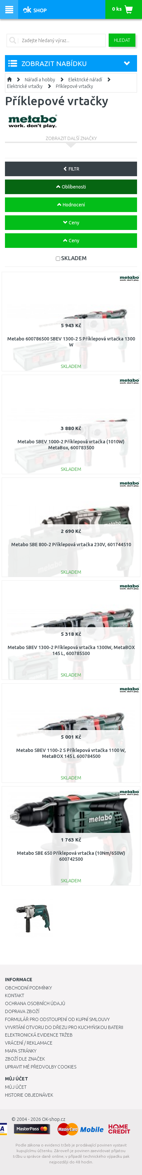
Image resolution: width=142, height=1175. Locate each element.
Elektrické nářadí (85, 79)
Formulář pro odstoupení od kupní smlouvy (57, 1019)
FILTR (73, 169)
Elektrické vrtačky (25, 86)
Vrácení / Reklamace (29, 1043)
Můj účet (15, 1087)
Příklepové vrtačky (74, 86)
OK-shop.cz (53, 1119)
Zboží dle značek (25, 1059)
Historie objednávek (29, 1095)
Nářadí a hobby (40, 79)
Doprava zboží (22, 1011)
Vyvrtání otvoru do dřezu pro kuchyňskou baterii (64, 1027)
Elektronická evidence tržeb (39, 1035)
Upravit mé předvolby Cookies (40, 1066)
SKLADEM (74, 258)
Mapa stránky (20, 1051)
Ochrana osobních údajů (35, 1003)
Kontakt (14, 995)
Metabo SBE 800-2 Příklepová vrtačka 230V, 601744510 (71, 544)
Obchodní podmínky (28, 988)
